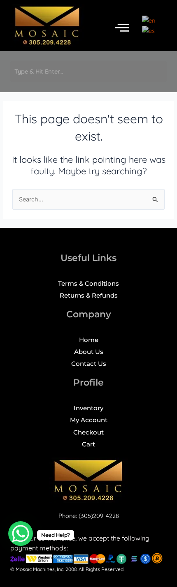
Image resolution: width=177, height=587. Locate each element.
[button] (122, 27)
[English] (149, 20)
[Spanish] (149, 30)
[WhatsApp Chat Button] (20, 533)
